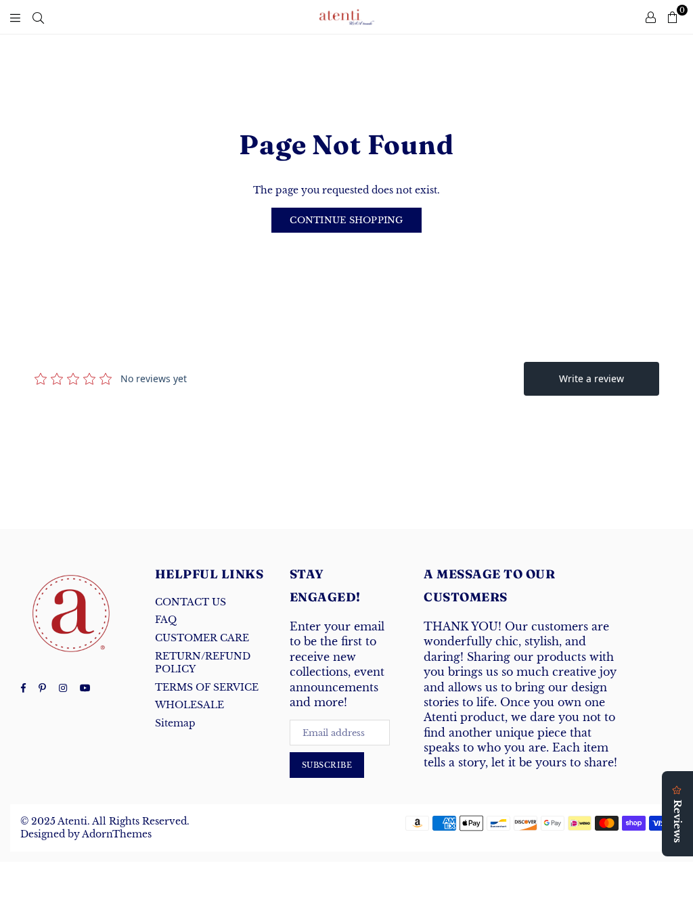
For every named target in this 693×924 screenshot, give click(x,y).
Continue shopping (346, 220)
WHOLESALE (189, 705)
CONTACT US (190, 602)
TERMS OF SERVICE (207, 687)
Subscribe (327, 765)
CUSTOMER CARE (202, 638)
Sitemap (175, 723)
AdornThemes (117, 834)
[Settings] (651, 17)
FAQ (166, 620)
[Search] (38, 17)
